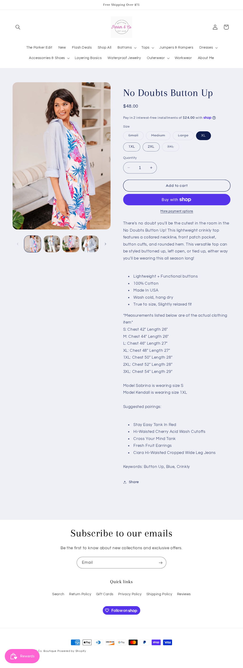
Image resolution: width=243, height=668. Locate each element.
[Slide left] (18, 244)
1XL (131, 146)
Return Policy (80, 594)
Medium (160, 136)
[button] (18, 27)
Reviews (184, 594)
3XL (173, 148)
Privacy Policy (129, 594)
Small (136, 136)
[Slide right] (105, 244)
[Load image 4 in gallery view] (90, 244)
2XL (151, 146)
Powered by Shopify (71, 651)
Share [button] (134, 482)
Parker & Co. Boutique (40, 651)
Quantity (130, 158)
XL (203, 135)
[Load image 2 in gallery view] (51, 244)
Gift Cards (104, 594)
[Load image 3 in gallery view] (70, 244)
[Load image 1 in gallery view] (32, 244)
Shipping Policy (159, 594)
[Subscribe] (160, 562)
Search (58, 594)
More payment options (176, 211)
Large (186, 136)
